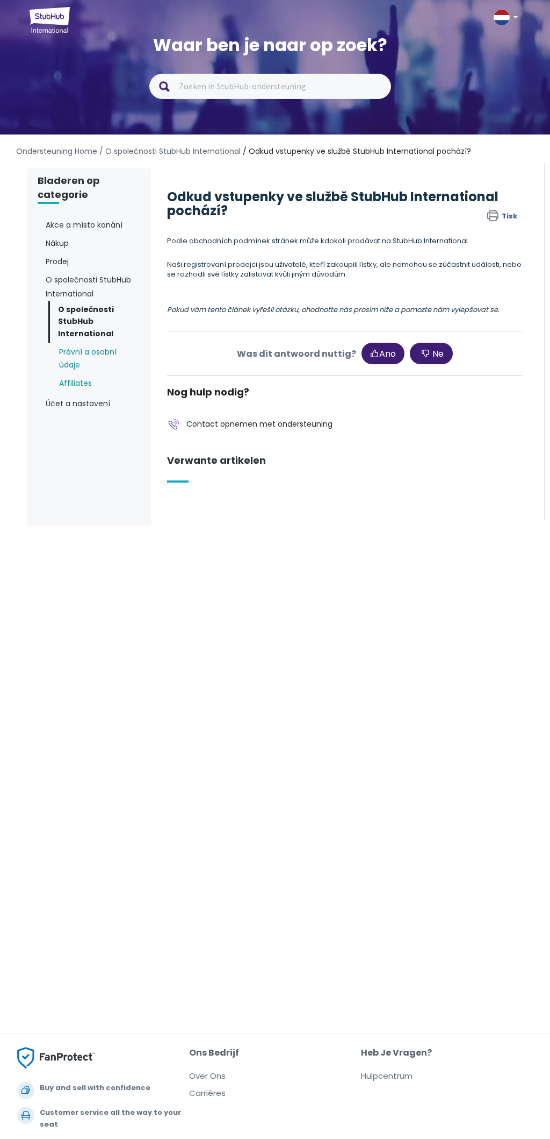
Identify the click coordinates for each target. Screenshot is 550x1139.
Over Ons (207, 1075)
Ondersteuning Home (56, 151)
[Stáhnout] (255, 439)
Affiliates (75, 383)
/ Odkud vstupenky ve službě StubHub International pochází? (357, 151)
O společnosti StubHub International (86, 321)
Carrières (207, 1093)
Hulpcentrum (386, 1075)
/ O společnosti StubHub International (170, 151)
